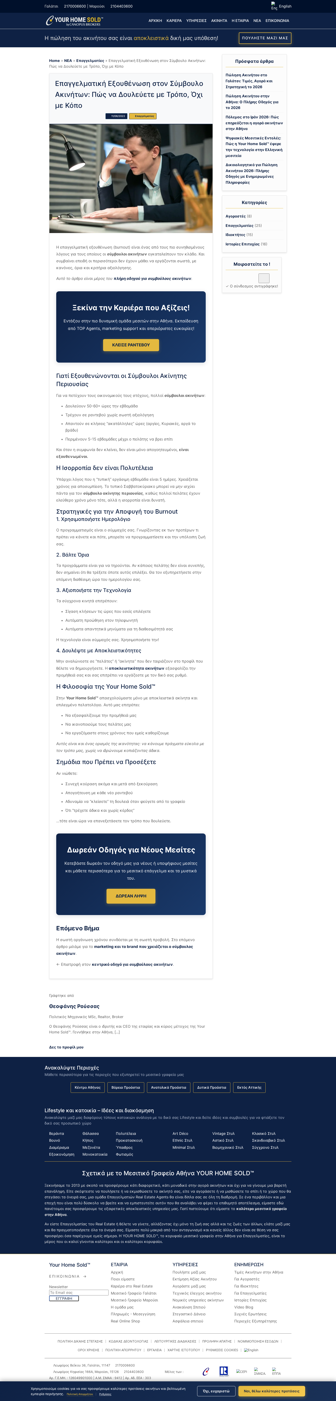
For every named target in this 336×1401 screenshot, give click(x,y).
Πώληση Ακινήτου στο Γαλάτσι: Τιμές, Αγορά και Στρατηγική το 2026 (249, 81)
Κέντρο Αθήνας (88, 1087)
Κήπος (88, 1140)
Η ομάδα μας (122, 1307)
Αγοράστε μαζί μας (189, 1286)
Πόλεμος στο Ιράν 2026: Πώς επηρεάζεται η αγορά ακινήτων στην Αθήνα (254, 123)
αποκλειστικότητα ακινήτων (136, 668)
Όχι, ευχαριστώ (216, 1391)
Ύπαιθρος (124, 1147)
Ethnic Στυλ (182, 1140)
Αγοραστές (236, 216)
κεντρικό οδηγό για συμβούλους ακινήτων (132, 964)
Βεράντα (56, 1133)
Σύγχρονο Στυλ (265, 1147)
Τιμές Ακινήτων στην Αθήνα (258, 1272)
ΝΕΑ (257, 20)
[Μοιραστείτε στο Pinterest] (246, 280)
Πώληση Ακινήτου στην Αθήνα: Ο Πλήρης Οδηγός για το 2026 (252, 102)
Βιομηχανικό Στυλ (227, 1147)
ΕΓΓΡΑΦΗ (64, 1298)
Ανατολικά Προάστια (168, 1087)
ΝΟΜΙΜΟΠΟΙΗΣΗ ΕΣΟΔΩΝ (258, 1341)
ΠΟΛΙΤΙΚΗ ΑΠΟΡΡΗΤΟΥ (123, 1350)
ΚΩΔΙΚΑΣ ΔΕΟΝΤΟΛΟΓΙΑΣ (128, 1341)
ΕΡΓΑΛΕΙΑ (154, 1350)
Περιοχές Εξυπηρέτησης (255, 1321)
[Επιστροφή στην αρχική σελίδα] (74, 21)
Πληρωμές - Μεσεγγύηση (133, 1314)
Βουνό (54, 1140)
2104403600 (121, 6)
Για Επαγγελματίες (250, 1293)
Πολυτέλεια (126, 1133)
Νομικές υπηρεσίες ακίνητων (198, 1300)
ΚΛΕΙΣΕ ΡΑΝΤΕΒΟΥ (131, 344)
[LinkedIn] (65, 1039)
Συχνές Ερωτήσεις (250, 1314)
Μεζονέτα (91, 1147)
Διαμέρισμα (59, 1147)
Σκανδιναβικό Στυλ (268, 1140)
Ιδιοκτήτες (235, 234)
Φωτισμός (124, 1154)
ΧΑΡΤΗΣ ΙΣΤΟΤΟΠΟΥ (184, 1350)
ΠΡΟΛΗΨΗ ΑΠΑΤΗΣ (217, 1341)
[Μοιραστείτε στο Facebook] (230, 280)
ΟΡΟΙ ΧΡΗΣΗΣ (88, 1350)
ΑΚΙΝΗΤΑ (219, 20)
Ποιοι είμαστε (123, 1279)
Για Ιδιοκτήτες (246, 1286)
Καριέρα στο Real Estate (132, 1286)
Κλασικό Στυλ (264, 1133)
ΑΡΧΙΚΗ (155, 20)
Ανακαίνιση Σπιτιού (189, 1307)
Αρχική (117, 1272)
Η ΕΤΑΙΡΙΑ (240, 20)
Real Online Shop (125, 1321)
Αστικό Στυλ (223, 1140)
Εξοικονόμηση (61, 1154)
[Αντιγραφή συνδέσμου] (264, 278)
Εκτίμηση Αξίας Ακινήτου (195, 1279)
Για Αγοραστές (247, 1279)
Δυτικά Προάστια (211, 1087)
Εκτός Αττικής (249, 1087)
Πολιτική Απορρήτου (80, 1394)
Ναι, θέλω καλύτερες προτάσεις (272, 1391)
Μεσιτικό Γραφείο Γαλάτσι (133, 1293)
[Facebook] (53, 1039)
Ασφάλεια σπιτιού (188, 1321)
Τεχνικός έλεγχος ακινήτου (197, 1293)
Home (54, 60)
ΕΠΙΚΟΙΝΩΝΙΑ (277, 20)
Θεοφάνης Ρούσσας (74, 1006)
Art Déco (180, 1133)
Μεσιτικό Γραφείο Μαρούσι (134, 1300)
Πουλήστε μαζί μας (189, 1272)
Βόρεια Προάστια (126, 1087)
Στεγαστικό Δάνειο (189, 1314)
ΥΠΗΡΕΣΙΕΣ (196, 20)
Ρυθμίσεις (105, 1394)
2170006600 (75, 6)
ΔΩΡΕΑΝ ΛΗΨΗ (131, 896)
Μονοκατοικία (95, 1154)
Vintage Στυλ (223, 1133)
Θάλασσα (91, 1133)
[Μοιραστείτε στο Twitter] (238, 280)
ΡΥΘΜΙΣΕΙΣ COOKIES (222, 1350)
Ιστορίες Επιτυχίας (243, 244)
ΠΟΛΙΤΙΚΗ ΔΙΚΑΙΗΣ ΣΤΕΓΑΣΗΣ (80, 1341)
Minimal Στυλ (184, 1147)
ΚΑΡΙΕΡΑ (174, 20)
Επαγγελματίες (90, 60)
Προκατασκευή (129, 1140)
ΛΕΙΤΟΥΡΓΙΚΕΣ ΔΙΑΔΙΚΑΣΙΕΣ (175, 1341)
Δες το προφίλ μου (66, 1047)
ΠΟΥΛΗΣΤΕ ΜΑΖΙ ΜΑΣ (265, 38)
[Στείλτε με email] (254, 280)
